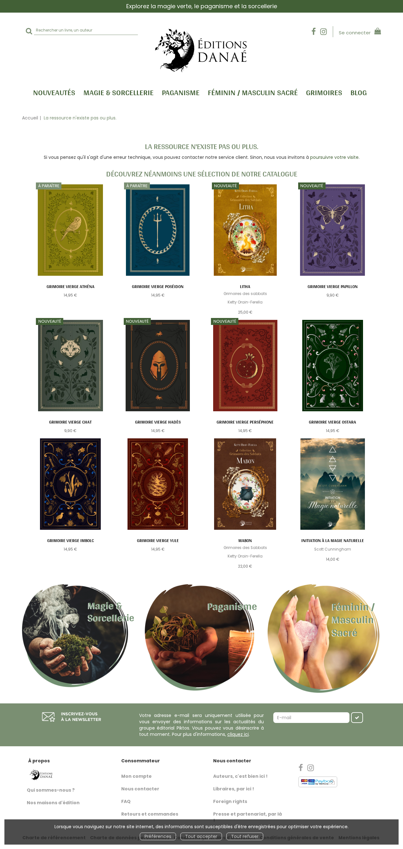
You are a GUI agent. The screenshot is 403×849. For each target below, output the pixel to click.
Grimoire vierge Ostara (332, 422)
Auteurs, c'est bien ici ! (240, 776)
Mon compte (136, 776)
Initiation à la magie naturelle (332, 540)
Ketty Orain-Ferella (245, 302)
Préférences (158, 836)
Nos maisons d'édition (53, 803)
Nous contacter (140, 789)
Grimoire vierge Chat (70, 422)
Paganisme (181, 92)
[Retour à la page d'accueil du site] (201, 49)
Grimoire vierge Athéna (70, 286)
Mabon (245, 540)
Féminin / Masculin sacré (253, 92)
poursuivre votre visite (334, 157)
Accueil (30, 118)
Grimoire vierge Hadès (158, 422)
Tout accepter (201, 836)
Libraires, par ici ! (233, 789)
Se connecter (355, 32)
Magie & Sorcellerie (118, 92)
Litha (245, 286)
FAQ (126, 801)
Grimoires (324, 92)
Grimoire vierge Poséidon (158, 286)
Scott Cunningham (332, 549)
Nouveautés (54, 92)
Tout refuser (244, 836)
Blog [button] (358, 92)
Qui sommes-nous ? (51, 790)
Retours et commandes (149, 814)
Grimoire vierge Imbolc (70, 540)
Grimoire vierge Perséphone (245, 422)
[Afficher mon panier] (376, 32)
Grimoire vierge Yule (158, 540)
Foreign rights (230, 801)
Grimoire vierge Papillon (333, 286)
